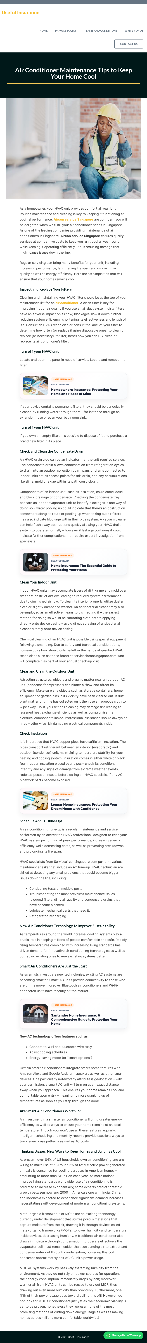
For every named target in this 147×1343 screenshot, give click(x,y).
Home (43, 30)
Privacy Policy (66, 30)
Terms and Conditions (100, 30)
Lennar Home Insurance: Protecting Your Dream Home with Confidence (84, 807)
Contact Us (128, 43)
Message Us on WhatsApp (126, 1335)
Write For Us (134, 30)
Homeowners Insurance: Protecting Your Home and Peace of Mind (84, 392)
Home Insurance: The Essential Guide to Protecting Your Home (83, 568)
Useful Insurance (20, 12)
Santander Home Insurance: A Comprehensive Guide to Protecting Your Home (84, 1019)
